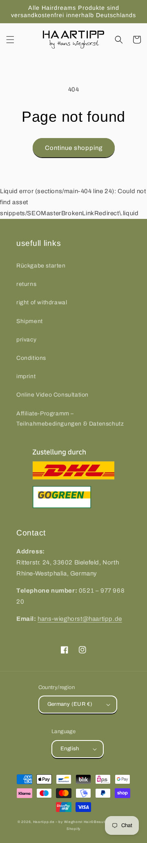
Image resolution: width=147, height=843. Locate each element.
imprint (26, 376)
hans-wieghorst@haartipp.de (80, 619)
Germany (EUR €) (70, 704)
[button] (10, 40)
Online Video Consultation (52, 395)
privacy (26, 340)
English (69, 749)
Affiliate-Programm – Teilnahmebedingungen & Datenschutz (70, 418)
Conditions (31, 358)
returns (26, 284)
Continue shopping (73, 148)
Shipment (29, 321)
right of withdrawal (41, 302)
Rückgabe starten (41, 266)
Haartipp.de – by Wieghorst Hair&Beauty (70, 822)
